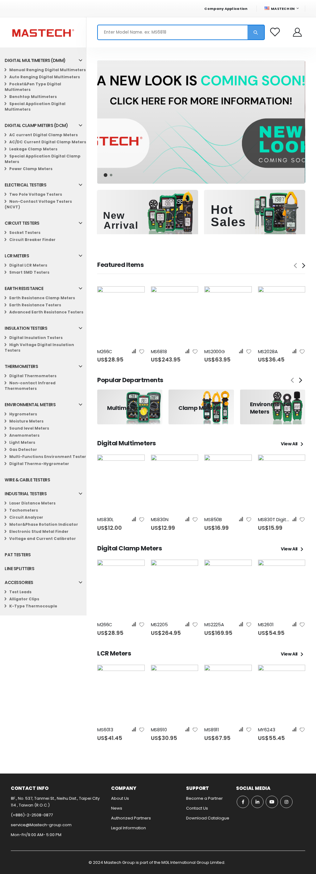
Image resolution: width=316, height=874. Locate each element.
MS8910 (159, 730)
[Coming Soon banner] (201, 122)
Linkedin (257, 802)
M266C (104, 352)
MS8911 (211, 730)
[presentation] (303, 265)
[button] (105, 175)
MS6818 (159, 352)
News (116, 808)
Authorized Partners (131, 818)
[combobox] (181, 32)
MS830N (159, 520)
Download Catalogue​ (207, 818)
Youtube (272, 802)
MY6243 (266, 730)
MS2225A (214, 625)
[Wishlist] (275, 32)
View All (289, 444)
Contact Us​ (197, 808)
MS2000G (214, 352)
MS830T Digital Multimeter (275, 520)
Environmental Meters (270, 407)
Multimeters (124, 408)
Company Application (225, 8)
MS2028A (268, 352)
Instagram (286, 802)
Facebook (243, 802)
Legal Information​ (128, 828)
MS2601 (266, 625)
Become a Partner (204, 798)
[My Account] (297, 32)
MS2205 (159, 625)
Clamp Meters (198, 408)
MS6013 (105, 730)
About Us (120, 798)
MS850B (213, 520)
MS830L (105, 520)
